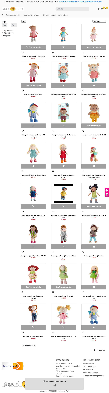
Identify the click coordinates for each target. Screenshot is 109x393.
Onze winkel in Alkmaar (65, 376)
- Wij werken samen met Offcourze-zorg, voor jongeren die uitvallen (80, 2)
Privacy (59, 374)
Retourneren (60, 369)
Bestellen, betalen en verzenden (68, 366)
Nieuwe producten (49, 15)
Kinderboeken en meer (31, 15)
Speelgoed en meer (13, 15)
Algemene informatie (64, 363)
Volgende (101, 350)
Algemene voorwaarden (65, 371)
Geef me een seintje (33, 47)
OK (54, 385)
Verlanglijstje (63, 15)
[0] (102, 9)
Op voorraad (9, 31)
